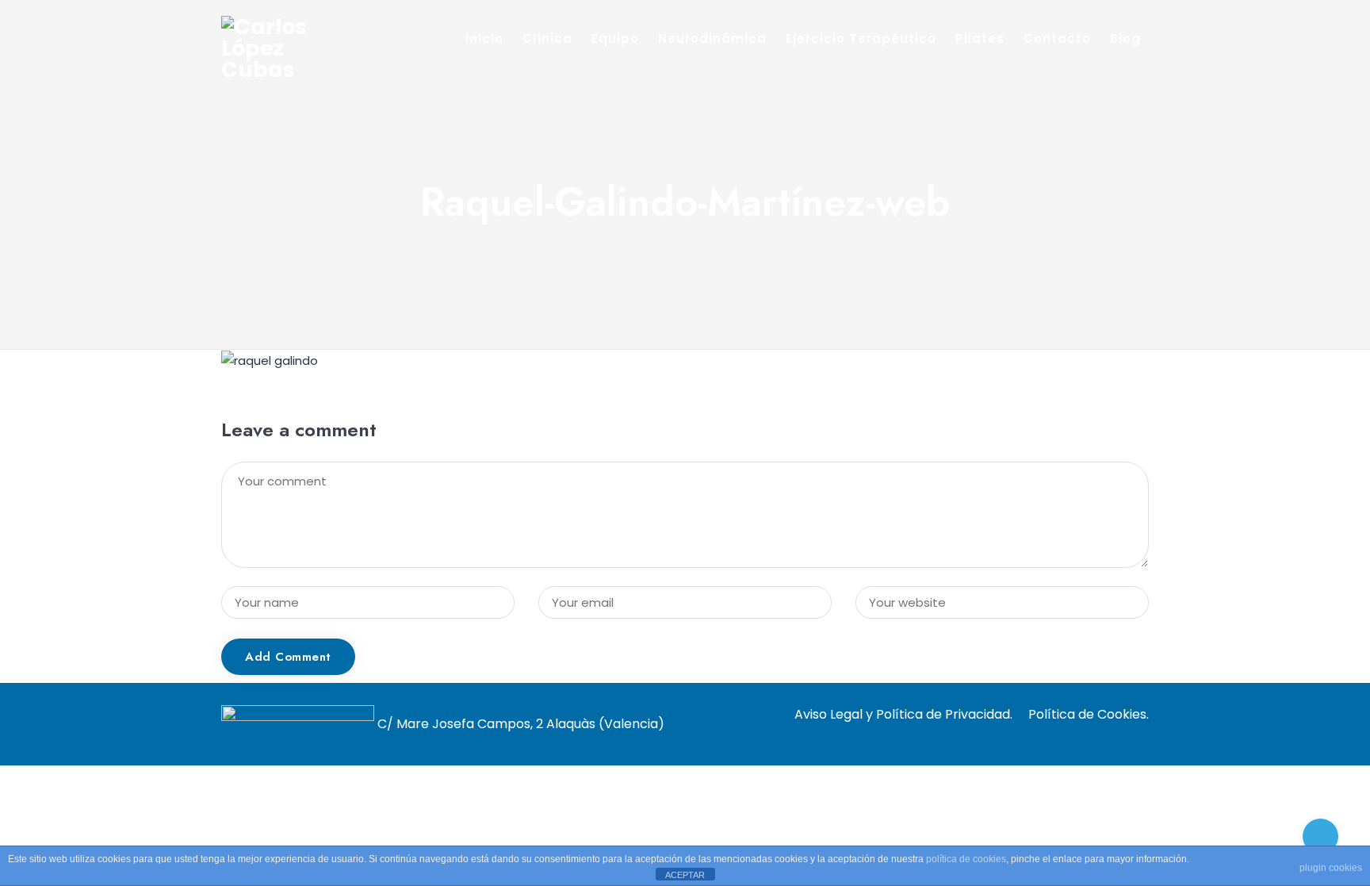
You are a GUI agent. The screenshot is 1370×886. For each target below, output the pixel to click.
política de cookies (966, 859)
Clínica (547, 38)
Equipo (615, 38)
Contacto (1057, 38)
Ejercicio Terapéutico (861, 38)
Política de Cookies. (1088, 714)
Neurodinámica (712, 38)
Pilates (980, 38)
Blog (1125, 38)
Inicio (484, 38)
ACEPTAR (685, 875)
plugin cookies (1330, 867)
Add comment (288, 656)
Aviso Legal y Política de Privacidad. (903, 714)
